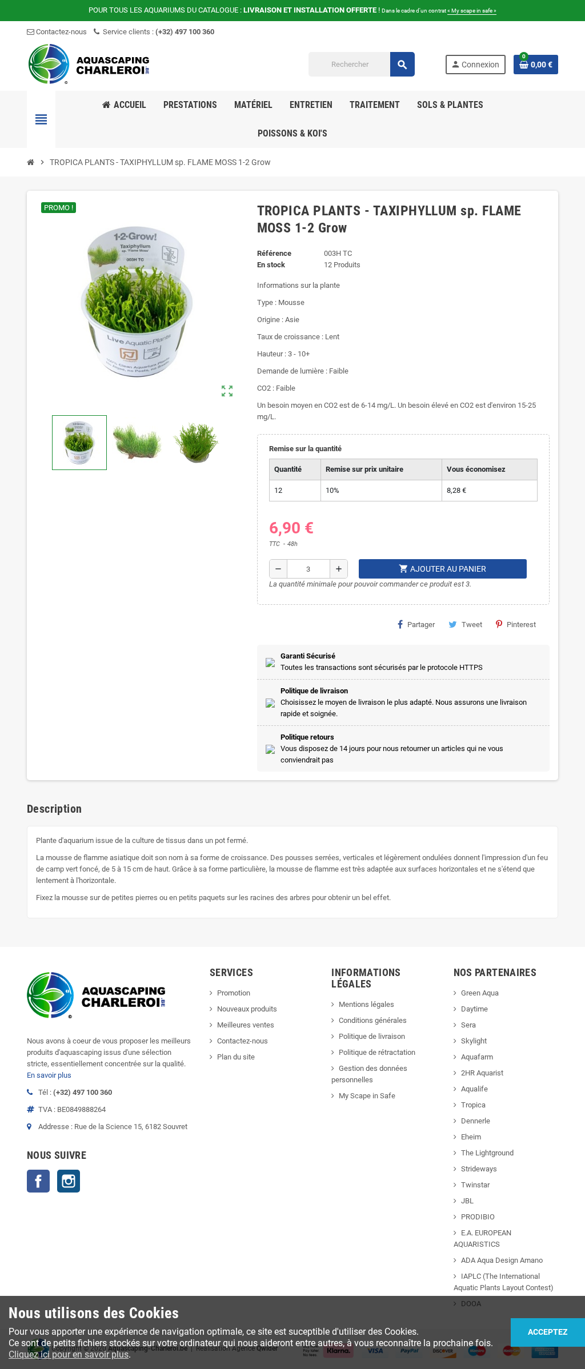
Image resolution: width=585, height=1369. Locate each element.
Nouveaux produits (247, 1009)
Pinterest (521, 624)
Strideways (479, 1169)
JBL (467, 1201)
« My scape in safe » (471, 10)
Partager (421, 624)
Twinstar (475, 1185)
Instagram (68, 1181)
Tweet (472, 624)
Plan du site (236, 1057)
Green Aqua (480, 993)
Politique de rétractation (377, 1052)
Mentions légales (366, 1004)
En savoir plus (49, 1075)
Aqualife (474, 1089)
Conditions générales (373, 1020)
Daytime (474, 1009)
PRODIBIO (478, 1217)
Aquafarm (477, 1057)
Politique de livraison (372, 1036)
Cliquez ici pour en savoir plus (69, 1354)
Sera (468, 1025)
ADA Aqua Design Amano (502, 1260)
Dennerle (475, 1121)
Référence (274, 253)
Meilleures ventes (245, 1025)
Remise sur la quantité (305, 448)
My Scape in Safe (367, 1095)
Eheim (471, 1137)
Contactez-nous (60, 31)
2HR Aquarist (482, 1073)
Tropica (473, 1105)
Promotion (233, 993)
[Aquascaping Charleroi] (90, 63)
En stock (271, 264)
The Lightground (487, 1153)
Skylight (474, 1041)
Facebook (38, 1181)
